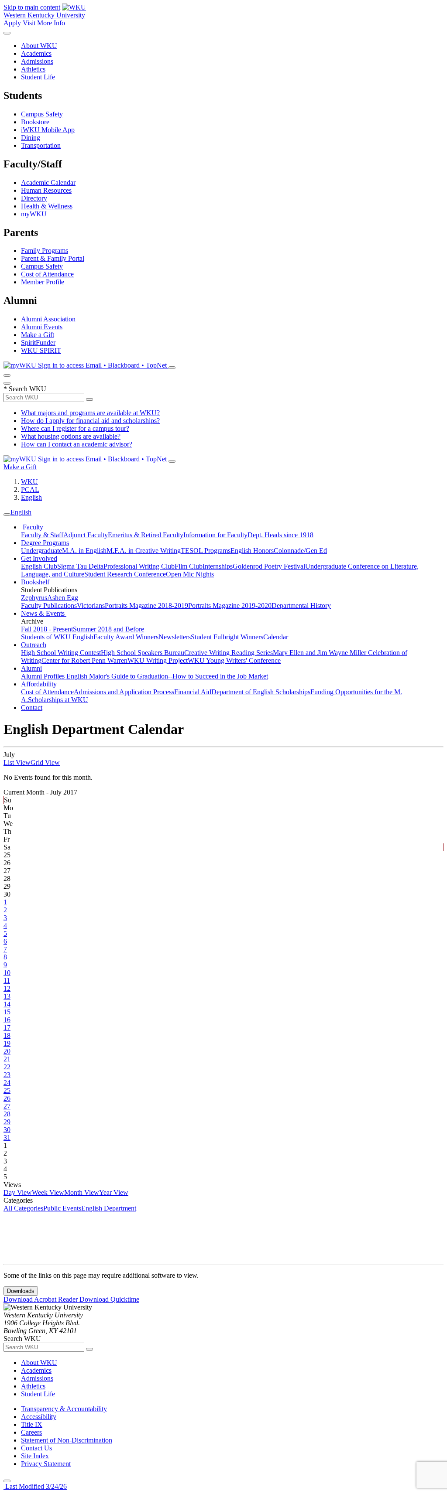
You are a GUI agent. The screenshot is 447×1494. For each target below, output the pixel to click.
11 (6, 980)
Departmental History (301, 605)
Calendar (275, 637)
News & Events (43, 613)
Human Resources (46, 190)
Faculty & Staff (42, 535)
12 (6, 988)
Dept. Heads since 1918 (280, 535)
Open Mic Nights (190, 574)
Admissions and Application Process (124, 692)
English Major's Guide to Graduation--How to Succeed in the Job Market (167, 676)
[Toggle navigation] (6, 514)
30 (6, 1129)
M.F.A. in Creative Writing (144, 550)
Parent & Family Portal (52, 258)
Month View (81, 1192)
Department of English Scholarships (260, 692)
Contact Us (36, 1448)
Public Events (62, 1208)
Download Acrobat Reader (41, 1299)
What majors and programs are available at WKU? (90, 412)
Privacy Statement (46, 1463)
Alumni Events (41, 327)
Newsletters (174, 637)
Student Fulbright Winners (227, 637)
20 (6, 1051)
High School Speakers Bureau (142, 652)
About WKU (39, 45)
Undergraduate (41, 550)
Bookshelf (35, 582)
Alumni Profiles (43, 676)
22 (6, 1067)
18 (6, 1035)
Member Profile (42, 282)
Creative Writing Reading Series (228, 652)
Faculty (32, 527)
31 (6, 1137)
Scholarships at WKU (58, 699)
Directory (34, 198)
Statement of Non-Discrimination (66, 1440)
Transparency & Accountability (64, 1408)
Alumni (31, 668)
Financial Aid (192, 692)
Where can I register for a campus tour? (75, 428)
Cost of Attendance (47, 274)
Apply (12, 23)
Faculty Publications (49, 605)
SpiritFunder (38, 342)
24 (6, 1082)
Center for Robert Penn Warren (84, 660)
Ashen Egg (62, 597)
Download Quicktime (109, 1299)
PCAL (30, 489)
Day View (17, 1192)
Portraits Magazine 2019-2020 (230, 605)
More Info (51, 23)
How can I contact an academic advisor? (76, 444)
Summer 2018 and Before (108, 629)
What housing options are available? (70, 436)
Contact (31, 707)
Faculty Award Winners (125, 637)
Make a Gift (37, 334)
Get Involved (39, 558)
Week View (48, 1192)
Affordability (39, 684)
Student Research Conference (125, 574)
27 (6, 1106)
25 (6, 1090)
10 (6, 972)
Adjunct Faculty (85, 535)
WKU (29, 481)
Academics (36, 53)
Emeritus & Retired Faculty (145, 535)
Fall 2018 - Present (47, 629)
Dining (30, 137)
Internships (218, 566)
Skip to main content (31, 7)
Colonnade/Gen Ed (300, 550)
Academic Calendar (48, 182)
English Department (108, 1208)
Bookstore (35, 122)
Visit (29, 23)
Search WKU (24, 388)
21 (6, 1059)
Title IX (31, 1424)
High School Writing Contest (61, 652)
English (31, 497)
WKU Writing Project (157, 660)
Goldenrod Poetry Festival (269, 566)
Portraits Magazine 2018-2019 (146, 605)
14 (6, 1004)
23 (6, 1074)
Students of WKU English (57, 637)
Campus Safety (42, 114)
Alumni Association (48, 319)
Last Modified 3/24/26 (35, 1486)
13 (6, 996)
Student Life (38, 77)
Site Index (35, 1456)
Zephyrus (34, 597)
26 (6, 1098)
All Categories (23, 1208)
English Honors (252, 550)
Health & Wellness (46, 206)
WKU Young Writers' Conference (234, 660)
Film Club (189, 566)
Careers (31, 1432)
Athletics (33, 69)
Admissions (37, 61)
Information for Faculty (215, 535)
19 (6, 1043)
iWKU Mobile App (48, 129)
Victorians (91, 605)
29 (6, 1122)
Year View (113, 1192)
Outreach (33, 644)
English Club (39, 566)
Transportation (41, 145)
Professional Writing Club (139, 566)
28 (6, 1114)
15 (6, 1012)
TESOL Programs (205, 550)
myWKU (34, 214)
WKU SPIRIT (41, 350)
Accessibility (38, 1416)
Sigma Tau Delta (80, 566)
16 (6, 1019)
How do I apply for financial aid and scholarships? (90, 420)
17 (6, 1027)
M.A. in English (84, 550)
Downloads (20, 1291)
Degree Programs (45, 542)
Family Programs (44, 250)
